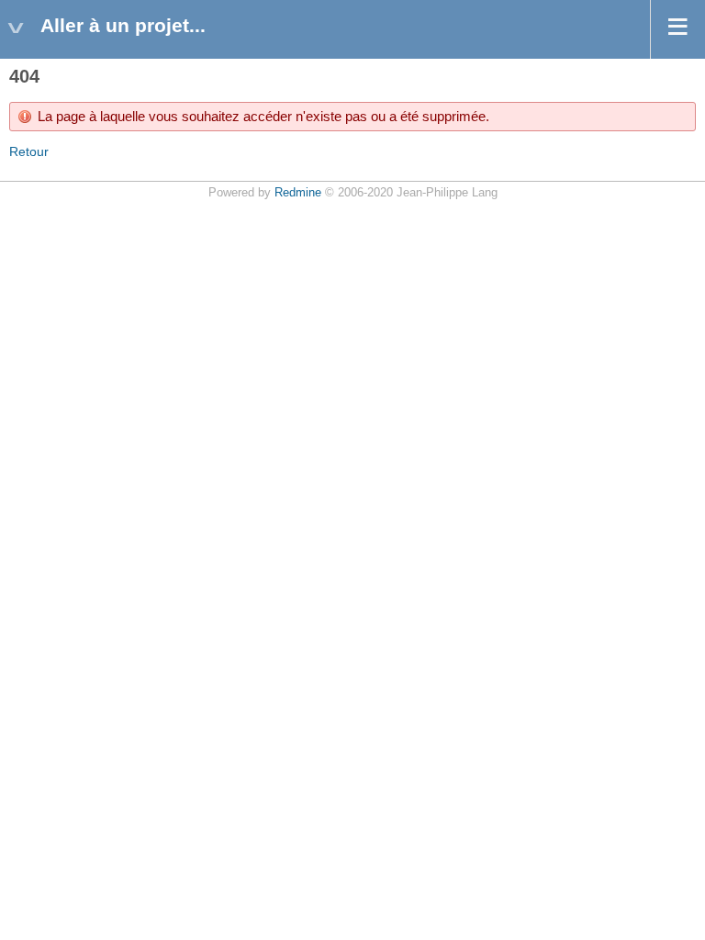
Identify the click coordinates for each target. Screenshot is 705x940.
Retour (29, 151)
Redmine (297, 192)
